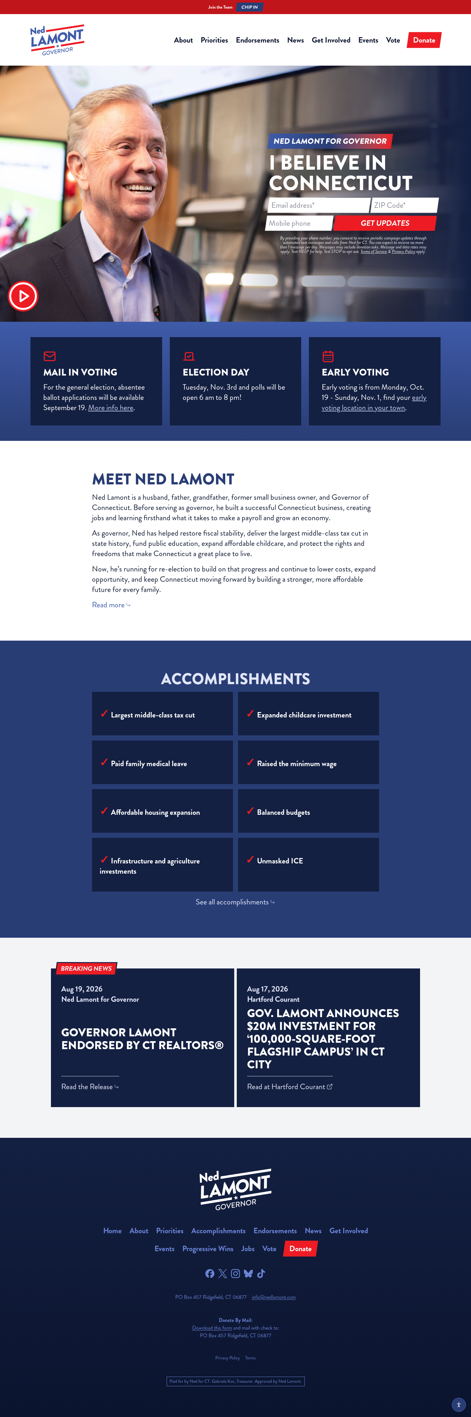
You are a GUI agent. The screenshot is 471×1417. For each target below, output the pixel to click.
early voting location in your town (374, 402)
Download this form (212, 1328)
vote (393, 40)
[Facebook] (209, 1273)
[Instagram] (235, 1273)
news (295, 40)
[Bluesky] (248, 1273)
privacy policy (227, 1358)
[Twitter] (222, 1273)
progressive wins (208, 1248)
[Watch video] (23, 296)
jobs (248, 1248)
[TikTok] (261, 1273)
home (112, 1230)
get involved (331, 40)
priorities (214, 40)
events (368, 40)
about (183, 40)
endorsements (257, 40)
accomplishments (218, 1230)
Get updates (385, 223)
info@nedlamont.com (274, 1297)
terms (250, 1358)
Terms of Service (373, 251)
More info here (110, 407)
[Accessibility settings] (459, 1405)
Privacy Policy (403, 251)
